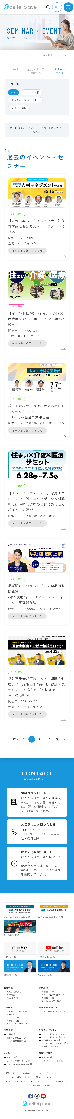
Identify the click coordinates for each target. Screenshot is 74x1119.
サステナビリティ (48, 1030)
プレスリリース (14, 1017)
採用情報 (11, 1034)
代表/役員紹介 (13, 997)
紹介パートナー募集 (51, 1060)
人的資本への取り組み (52, 1040)
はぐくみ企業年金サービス (54, 994)
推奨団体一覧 (48, 997)
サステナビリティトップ (53, 1034)
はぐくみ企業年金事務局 (18, 1064)
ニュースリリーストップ (18, 1011)
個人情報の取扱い (20, 1077)
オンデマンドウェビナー (25, 100)
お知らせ (11, 1014)
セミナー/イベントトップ (53, 1011)
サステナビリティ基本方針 (54, 1037)
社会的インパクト (50, 1046)
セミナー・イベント (58, 71)
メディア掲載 (13, 1020)
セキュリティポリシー (16, 1082)
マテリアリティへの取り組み (55, 1043)
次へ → (60, 739)
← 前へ (14, 739)
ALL (13, 92)
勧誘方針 (27, 1073)
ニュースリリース (14, 71)
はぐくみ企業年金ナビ (17, 1060)
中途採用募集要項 (15, 1041)
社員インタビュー (15, 1037)
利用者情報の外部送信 (40, 1086)
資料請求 (46, 1057)
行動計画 (10, 1073)
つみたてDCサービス (51, 1000)
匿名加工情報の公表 (46, 1077)
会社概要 (11, 994)
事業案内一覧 (48, 991)
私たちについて (14, 991)
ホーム (41, 54)
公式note (11, 1057)
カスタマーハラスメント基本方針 (51, 1082)
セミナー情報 (32, 92)
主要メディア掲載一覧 (36, 71)
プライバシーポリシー (50, 1073)
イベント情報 (19, 108)
